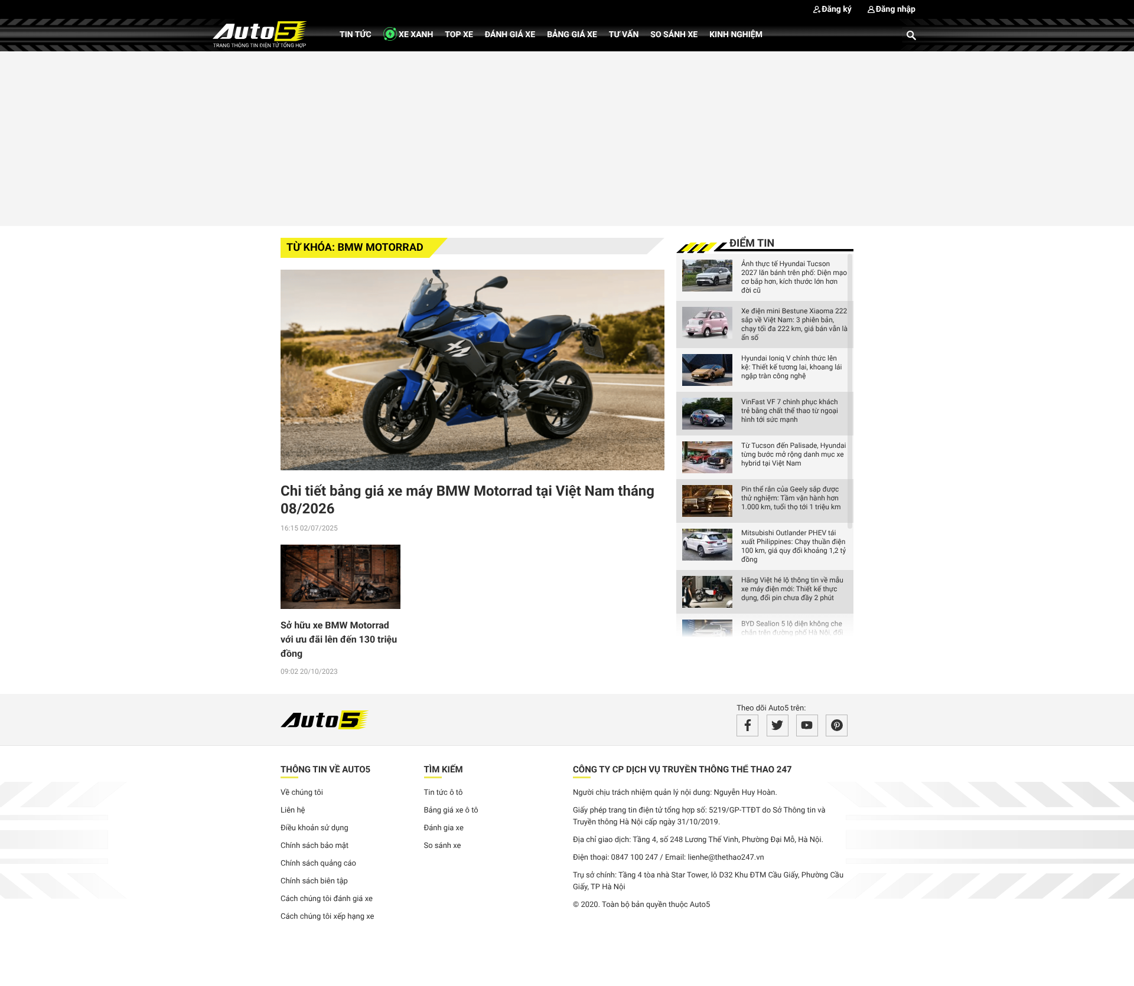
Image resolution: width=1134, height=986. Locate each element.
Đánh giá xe (510, 35)
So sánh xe (674, 35)
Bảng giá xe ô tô (451, 810)
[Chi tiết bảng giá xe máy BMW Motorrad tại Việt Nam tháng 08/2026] (472, 370)
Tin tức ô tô (443, 792)
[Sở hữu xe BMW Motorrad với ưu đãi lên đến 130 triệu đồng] (340, 577)
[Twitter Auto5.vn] (777, 725)
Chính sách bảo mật (314, 845)
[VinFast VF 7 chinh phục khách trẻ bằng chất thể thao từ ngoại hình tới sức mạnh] (707, 414)
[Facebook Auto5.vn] (747, 725)
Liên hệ (293, 810)
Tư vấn (624, 35)
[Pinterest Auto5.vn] (837, 725)
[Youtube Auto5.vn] (807, 725)
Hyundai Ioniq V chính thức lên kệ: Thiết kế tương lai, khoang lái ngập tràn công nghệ (791, 367)
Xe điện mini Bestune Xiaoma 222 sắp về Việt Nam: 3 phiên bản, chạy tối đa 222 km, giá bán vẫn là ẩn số (794, 324)
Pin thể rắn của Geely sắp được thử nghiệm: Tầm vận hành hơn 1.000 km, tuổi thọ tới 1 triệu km (791, 498)
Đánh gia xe (444, 828)
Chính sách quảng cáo (318, 863)
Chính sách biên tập (314, 881)
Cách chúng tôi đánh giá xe (327, 899)
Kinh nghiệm (735, 35)
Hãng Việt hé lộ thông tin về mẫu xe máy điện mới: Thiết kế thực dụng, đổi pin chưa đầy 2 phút (792, 589)
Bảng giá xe (572, 35)
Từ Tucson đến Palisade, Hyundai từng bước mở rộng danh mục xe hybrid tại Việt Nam (793, 454)
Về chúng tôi (302, 792)
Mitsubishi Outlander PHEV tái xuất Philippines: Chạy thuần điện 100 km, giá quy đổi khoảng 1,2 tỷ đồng (793, 546)
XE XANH (415, 35)
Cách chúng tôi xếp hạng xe (327, 916)
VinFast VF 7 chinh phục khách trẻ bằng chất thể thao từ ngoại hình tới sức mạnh (789, 411)
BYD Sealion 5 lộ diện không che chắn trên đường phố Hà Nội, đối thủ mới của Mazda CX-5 (792, 633)
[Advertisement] (567, 137)
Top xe (458, 35)
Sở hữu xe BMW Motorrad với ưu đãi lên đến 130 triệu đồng (339, 639)
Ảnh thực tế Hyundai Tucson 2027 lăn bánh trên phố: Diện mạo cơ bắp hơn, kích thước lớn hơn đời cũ (794, 277)
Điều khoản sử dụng (314, 828)
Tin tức (356, 35)
